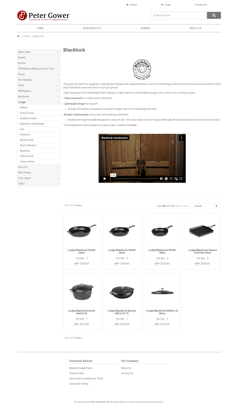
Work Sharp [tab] (24, 172)
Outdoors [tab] (25, 134)
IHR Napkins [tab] (24, 91)
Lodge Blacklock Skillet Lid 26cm (162, 312)
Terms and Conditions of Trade (86, 378)
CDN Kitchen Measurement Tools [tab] (36, 68)
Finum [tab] (21, 74)
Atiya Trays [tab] (24, 52)
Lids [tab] (22, 129)
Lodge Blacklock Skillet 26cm (122, 251)
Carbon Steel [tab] (27, 161)
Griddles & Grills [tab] (28, 118)
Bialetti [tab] (22, 57)
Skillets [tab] (24, 107)
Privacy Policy (76, 373)
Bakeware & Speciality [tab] (32, 123)
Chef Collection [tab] (28, 145)
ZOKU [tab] (21, 183)
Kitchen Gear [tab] (27, 140)
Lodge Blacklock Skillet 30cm (81, 251)
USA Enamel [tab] (27, 156)
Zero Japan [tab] (24, 178)
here (134, 125)
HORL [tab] (21, 85)
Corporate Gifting (78, 383)
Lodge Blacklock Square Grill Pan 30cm (202, 251)
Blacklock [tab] (25, 150)
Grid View (170, 206)
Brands (145, 28)
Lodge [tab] (22, 102)
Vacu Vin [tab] (23, 167)
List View (183, 206)
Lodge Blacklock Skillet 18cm (162, 251)
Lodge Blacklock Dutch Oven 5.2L (81, 312)
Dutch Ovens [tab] (27, 113)
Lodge (26, 36)
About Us (195, 28)
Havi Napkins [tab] (25, 79)
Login (168, 4)
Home (133, 4)
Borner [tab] (22, 63)
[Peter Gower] (43, 15)
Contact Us (201, 4)
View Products (92, 28)
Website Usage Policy (81, 368)
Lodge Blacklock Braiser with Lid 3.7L (122, 312)
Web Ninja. (159, 402)
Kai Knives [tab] (23, 96)
